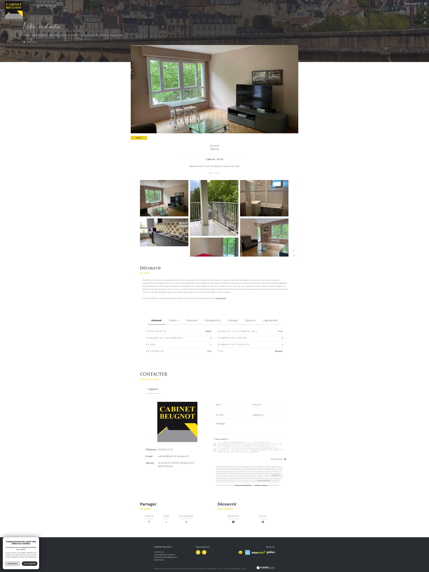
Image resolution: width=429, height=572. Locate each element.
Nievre (57, 35)
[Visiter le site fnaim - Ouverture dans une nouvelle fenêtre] (240, 552)
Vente (50, 35)
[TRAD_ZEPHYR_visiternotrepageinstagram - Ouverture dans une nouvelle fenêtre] (204, 552)
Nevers (64, 35)
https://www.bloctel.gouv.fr (264, 480)
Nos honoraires (193, 568)
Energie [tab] (233, 320)
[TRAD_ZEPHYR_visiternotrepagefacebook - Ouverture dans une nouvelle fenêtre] (198, 552)
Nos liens (227, 568)
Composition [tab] (213, 320)
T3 (81, 35)
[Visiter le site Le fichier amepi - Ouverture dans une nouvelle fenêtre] (247, 552)
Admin (221, 568)
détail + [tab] (173, 320)
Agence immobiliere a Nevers (34, 35)
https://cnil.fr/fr (275, 475)
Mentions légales (212, 568)
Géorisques (221, 298)
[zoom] (164, 216)
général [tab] (156, 320)
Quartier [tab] (250, 320)
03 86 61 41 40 (165, 449)
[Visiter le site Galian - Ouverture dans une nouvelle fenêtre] (271, 552)
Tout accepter (30, 564)
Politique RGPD (235, 568)
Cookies (244, 568)
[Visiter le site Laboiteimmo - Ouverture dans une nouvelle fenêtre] (266, 568)
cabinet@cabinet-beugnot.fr (173, 456)
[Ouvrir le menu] (425, 4)
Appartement (74, 35)
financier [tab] (191, 320)
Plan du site (202, 568)
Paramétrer (12, 564)
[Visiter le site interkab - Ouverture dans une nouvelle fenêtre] (258, 552)
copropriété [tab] (270, 320)
